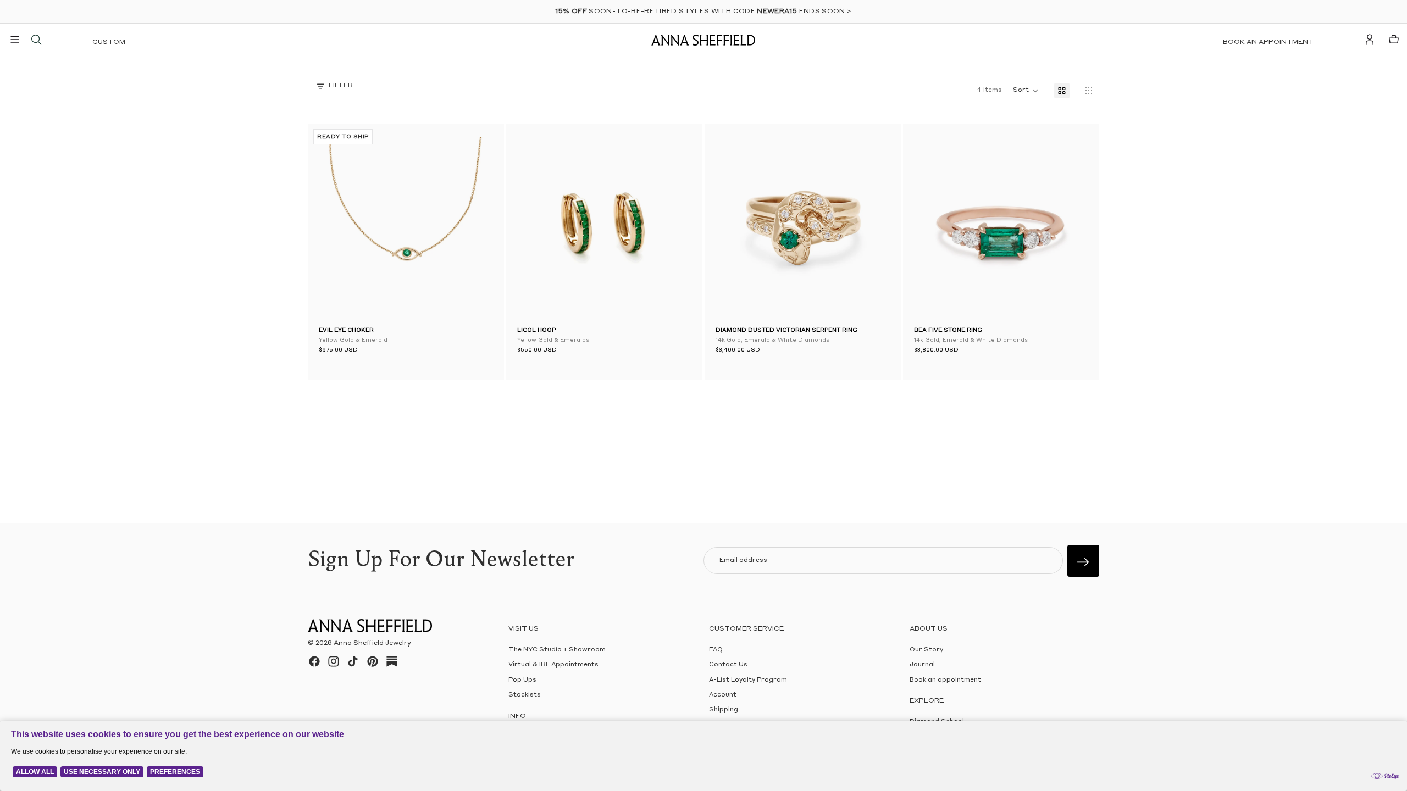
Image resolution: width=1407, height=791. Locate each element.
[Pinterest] (372, 661)
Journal (922, 665)
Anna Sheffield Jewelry (372, 643)
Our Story (926, 650)
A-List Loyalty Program (748, 680)
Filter (341, 86)
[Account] (1370, 39)
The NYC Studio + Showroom (557, 650)
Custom (108, 42)
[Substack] (391, 661)
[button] (335, 224)
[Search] (36, 39)
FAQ (716, 650)
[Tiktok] (352, 661)
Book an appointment (1268, 42)
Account (722, 695)
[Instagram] (333, 661)
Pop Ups (522, 680)
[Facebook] (314, 661)
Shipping (723, 710)
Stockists (524, 695)
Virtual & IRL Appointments (553, 665)
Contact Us (728, 665)
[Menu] (15, 39)
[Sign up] (1083, 561)
